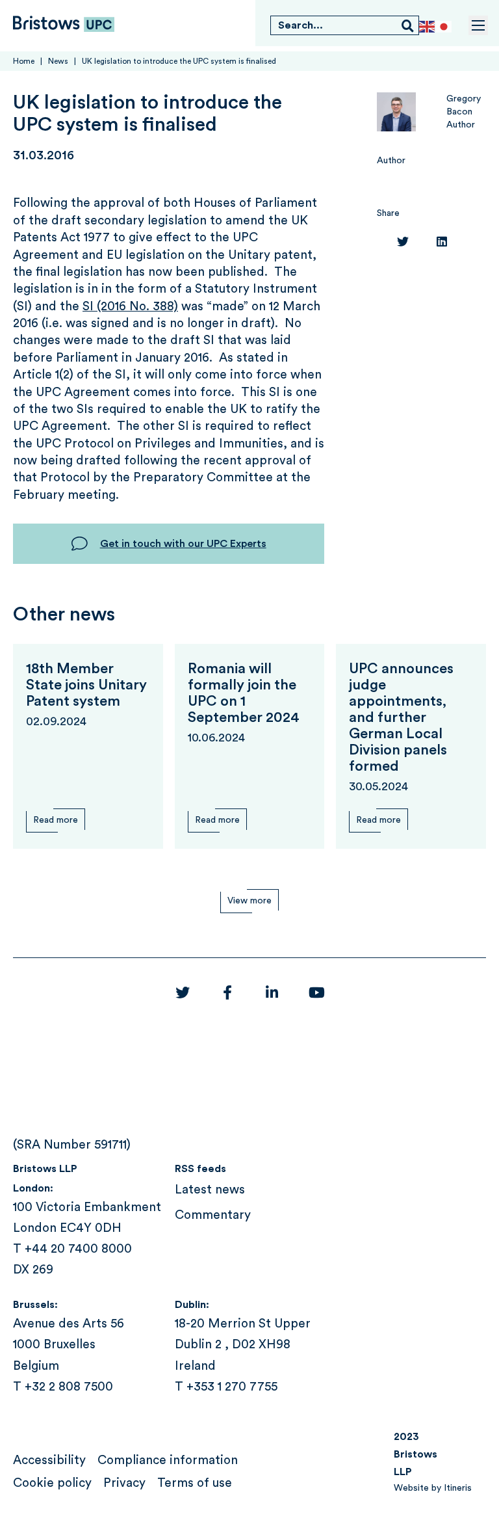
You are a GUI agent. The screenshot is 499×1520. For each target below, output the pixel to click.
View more (249, 900)
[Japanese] (444, 26)
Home (23, 61)
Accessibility (49, 1460)
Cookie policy (52, 1483)
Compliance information (167, 1460)
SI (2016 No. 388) (130, 306)
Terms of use (194, 1483)
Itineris (458, 1488)
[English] (427, 26)
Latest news (210, 1190)
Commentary (213, 1215)
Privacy (124, 1483)
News (58, 61)
